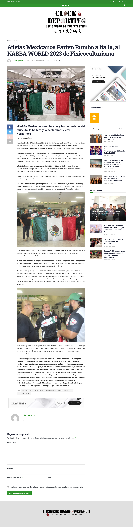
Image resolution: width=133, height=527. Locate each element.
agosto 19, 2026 (110, 260)
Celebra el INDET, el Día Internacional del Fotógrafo (113, 241)
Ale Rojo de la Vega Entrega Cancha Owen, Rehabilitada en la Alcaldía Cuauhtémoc (106, 213)
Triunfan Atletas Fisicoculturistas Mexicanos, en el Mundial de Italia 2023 (114, 150)
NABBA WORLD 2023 (65, 390)
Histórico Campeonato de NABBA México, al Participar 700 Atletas (114, 178)
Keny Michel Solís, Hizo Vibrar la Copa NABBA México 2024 (114, 137)
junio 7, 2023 (31, 61)
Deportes (66, 5)
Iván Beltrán (39, 390)
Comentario (12, 442)
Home (9, 40)
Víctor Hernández (24, 393)
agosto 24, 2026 (110, 234)
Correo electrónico (15, 478)
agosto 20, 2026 (110, 246)
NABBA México (51, 390)
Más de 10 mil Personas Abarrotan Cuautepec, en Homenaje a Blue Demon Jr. (114, 229)
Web (49, 478)
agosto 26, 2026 (97, 219)
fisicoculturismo (27, 390)
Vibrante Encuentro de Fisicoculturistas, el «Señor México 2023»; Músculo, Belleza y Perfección (113, 164)
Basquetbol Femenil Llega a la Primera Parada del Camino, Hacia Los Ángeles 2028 (114, 254)
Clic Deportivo (18, 61)
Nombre (11, 468)
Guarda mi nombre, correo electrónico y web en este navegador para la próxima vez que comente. (46, 487)
